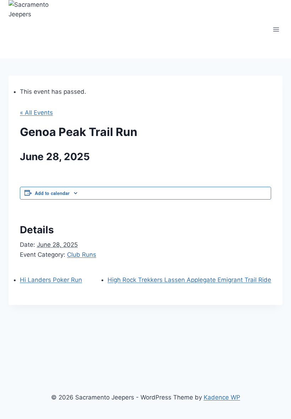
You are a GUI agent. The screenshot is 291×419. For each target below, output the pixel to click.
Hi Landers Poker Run (51, 279)
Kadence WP (222, 397)
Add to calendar (52, 193)
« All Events (36, 112)
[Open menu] (275, 29)
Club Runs (81, 254)
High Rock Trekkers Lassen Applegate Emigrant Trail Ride (189, 279)
